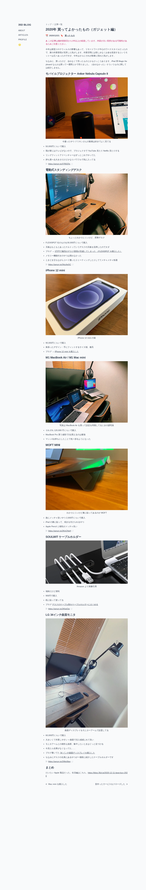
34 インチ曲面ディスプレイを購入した (77, 753)
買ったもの (70, 35)
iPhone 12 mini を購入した (67, 351)
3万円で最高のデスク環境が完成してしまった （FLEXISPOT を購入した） (88, 251)
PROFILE (22, 39)
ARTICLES (23, 35)
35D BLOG (24, 24)
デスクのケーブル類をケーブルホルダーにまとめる (75, 604)
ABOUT (21, 30)
